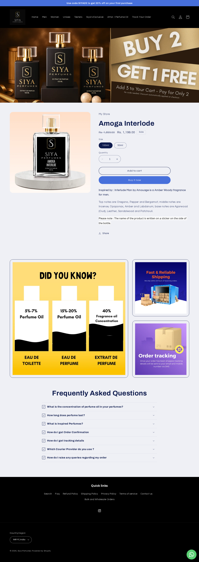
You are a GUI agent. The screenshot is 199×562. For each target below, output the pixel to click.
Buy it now (134, 180)
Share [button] (105, 233)
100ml (105, 145)
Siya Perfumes (24, 551)
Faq (57, 494)
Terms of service (128, 494)
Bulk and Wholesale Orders (100, 499)
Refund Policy (70, 494)
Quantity (103, 153)
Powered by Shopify (41, 551)
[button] (173, 17)
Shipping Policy (89, 494)
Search (48, 494)
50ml (120, 145)
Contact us (147, 494)
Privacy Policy (108, 494)
